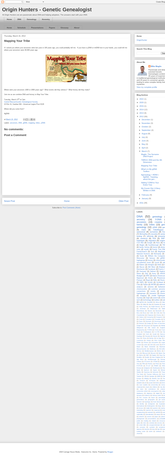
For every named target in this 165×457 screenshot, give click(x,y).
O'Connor (147, 361)
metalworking (141, 412)
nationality (140, 414)
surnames (154, 232)
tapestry (139, 429)
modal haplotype (158, 296)
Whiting (146, 378)
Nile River (140, 359)
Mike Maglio (156, 66)
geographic (151, 399)
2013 (141, 113)
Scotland (159, 282)
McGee (139, 351)
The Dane (140, 374)
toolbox (157, 300)
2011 (141, 203)
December (146, 120)
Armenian (143, 308)
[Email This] (24, 119)
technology (147, 300)
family (139, 224)
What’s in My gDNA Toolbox (149, 170)
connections (141, 291)
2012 (141, 116)
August (145, 134)
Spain (138, 370)
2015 (141, 106)
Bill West (151, 267)
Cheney (158, 315)
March (144, 151)
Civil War (140, 243)
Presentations (37, 28)
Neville (147, 357)
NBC (147, 355)
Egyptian (155, 325)
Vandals (151, 376)
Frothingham (147, 332)
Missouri (145, 353)
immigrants (151, 404)
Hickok (155, 336)
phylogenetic (141, 418)
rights (138, 423)
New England (156, 357)
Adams (142, 265)
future (153, 397)
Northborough (152, 359)
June (144, 141)
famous (152, 258)
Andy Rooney (143, 306)
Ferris (157, 330)
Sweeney (147, 372)
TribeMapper (158, 230)
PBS (143, 363)
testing (139, 236)
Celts (157, 313)
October (145, 127)
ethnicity (150, 236)
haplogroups (141, 293)
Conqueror (159, 317)
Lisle (151, 344)
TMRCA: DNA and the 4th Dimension (151, 161)
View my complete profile (147, 87)
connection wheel (142, 391)
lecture (141, 408)
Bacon (142, 267)
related (154, 421)
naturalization (149, 414)
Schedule (21, 28)
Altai (150, 304)
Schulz (150, 282)
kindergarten (151, 406)
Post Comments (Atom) (71, 208)
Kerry (154, 274)
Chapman (150, 315)
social (157, 262)
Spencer (146, 370)
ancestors (13, 123)
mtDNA (158, 412)
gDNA (25, 123)
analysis (140, 287)
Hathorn (153, 271)
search (155, 298)
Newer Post (9, 201)
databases (140, 393)
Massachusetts (141, 349)
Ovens (150, 278)
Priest (157, 363)
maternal (156, 410)
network (141, 416)
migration (152, 241)
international (140, 406)
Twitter (145, 284)
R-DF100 (139, 366)
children (154, 387)
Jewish (148, 340)
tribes (38, 123)
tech (138, 300)
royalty (146, 249)
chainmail (139, 387)
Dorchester (141, 269)
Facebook (151, 269)
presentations (152, 418)
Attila (159, 265)
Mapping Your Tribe (149, 166)
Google (149, 243)
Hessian (147, 336)
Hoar (138, 338)
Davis (141, 321)
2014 (141, 109)
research (144, 238)
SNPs (141, 282)
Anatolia (156, 304)
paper (156, 416)
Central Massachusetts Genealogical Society (21, 102)
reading (146, 421)
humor (155, 247)
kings (159, 406)
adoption (139, 383)
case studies (143, 385)
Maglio (141, 245)
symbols (152, 427)
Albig (144, 304)
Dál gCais (147, 325)
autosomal (141, 232)
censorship (154, 385)
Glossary (64, 28)
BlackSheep (140, 311)
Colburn (141, 317)
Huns (158, 243)
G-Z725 (157, 332)
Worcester (140, 258)
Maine (138, 346)
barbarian (161, 287)
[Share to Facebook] (31, 119)
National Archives (143, 254)
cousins (158, 222)
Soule (142, 256)
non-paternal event (144, 262)
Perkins (150, 363)
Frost (138, 332)
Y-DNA (158, 219)
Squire (155, 370)
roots (138, 249)
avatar (151, 383)
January (145, 198)
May (144, 144)
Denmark (148, 321)
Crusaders (148, 319)
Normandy (157, 254)
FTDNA (149, 330)
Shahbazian (156, 368)
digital (157, 393)
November (146, 123)
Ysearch (142, 380)
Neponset (140, 278)
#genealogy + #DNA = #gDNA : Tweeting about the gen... (150, 177)
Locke (157, 344)
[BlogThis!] (27, 119)
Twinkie (139, 376)
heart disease (157, 402)
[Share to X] (29, 119)
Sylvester (156, 372)
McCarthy (143, 234)
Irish (152, 252)
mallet (148, 408)
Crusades (158, 319)
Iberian (151, 338)
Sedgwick (147, 368)
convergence (155, 391)
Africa (157, 302)
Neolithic (139, 357)
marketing (140, 410)
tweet (150, 431)
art (145, 383)
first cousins (143, 397)
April (144, 148)
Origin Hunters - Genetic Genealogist (47, 9)
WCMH (153, 284)
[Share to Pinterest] (34, 119)
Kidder (139, 342)
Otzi (138, 363)
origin (148, 298)
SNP (163, 238)
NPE (147, 276)
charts (147, 387)
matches (148, 410)
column (162, 389)
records (154, 234)
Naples (154, 355)
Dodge (149, 323)
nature (158, 414)
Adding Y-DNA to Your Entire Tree (150, 184)
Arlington (151, 265)
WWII (158, 376)
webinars (159, 431)
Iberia (139, 274)
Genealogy (31, 19)
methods (150, 412)
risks (144, 423)
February (146, 195)
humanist (153, 293)
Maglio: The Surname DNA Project (150, 155)
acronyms (152, 380)
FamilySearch (142, 252)
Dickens (141, 323)
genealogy (157, 216)
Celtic (151, 313)
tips (159, 429)
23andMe (150, 302)
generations (140, 399)
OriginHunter (142, 40)
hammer (139, 402)
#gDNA (141, 302)
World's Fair (156, 378)
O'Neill (155, 361)
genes (162, 291)
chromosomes (142, 289)
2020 (141, 102)
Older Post (123, 201)
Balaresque (153, 308)
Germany (142, 271)
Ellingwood (140, 327)
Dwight (139, 325)
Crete (140, 319)
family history (144, 247)
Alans (138, 304)
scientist (151, 423)
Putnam (139, 280)
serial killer (142, 425)
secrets (159, 423)
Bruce (144, 313)
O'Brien (139, 361)
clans (141, 389)
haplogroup (141, 260)
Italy (146, 274)
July (143, 137)
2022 (141, 99)
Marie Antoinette (150, 346)
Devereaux (157, 321)
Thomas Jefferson (152, 374)
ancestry (141, 219)
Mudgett (140, 276)
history (150, 260)
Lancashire (154, 342)
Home (9, 19)
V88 (145, 376)
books (157, 383)
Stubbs (139, 372)
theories (147, 429)
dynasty (139, 395)
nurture (149, 416)
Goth (147, 334)
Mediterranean (149, 351)
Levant (139, 344)
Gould (154, 334)
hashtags (147, 402)
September (146, 130)
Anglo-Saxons (155, 306)
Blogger (110, 452)
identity (142, 404)
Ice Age (158, 338)
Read (148, 280)
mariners (155, 408)
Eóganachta (140, 330)
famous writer (157, 395)
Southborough (153, 245)
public (138, 421)
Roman (139, 368)
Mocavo (153, 353)
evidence (147, 395)
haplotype (141, 241)
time (153, 429)
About (76, 28)
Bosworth (159, 311)
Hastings (139, 336)
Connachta (149, 317)
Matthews (153, 349)
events (153, 291)
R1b (154, 238)
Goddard (139, 334)
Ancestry (46, 19)
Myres (141, 355)
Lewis (145, 344)
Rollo (155, 280)
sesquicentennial (154, 425)
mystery (140, 298)
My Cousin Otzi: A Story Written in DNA (150, 189)
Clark (144, 230)
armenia (151, 287)
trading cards (141, 431)
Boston (150, 311)
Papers (52, 28)
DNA (19, 19)
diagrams (149, 393)
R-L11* (148, 366)
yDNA (43, 123)
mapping (31, 123)
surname (142, 427)
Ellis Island (151, 327)
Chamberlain (141, 315)
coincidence (152, 389)
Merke (159, 351)
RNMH (156, 366)
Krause (146, 342)
